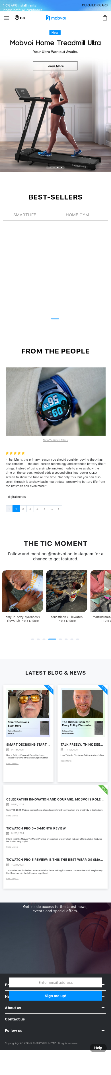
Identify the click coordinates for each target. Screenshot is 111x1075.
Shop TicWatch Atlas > (55, 440)
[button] (50, 167)
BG (22, 18)
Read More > (12, 763)
